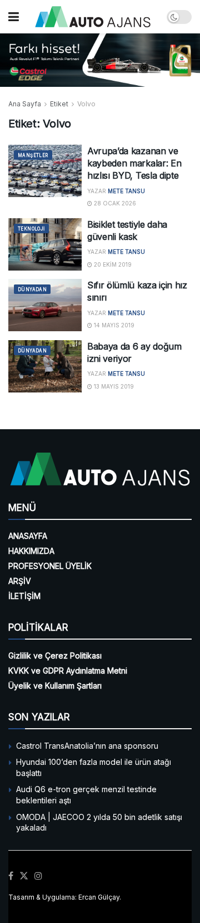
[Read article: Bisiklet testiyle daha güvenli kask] (45, 244)
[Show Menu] (13, 16)
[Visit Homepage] (93, 17)
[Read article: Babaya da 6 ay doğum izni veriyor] (45, 366)
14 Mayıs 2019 (113, 325)
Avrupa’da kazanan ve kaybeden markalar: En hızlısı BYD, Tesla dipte (134, 163)
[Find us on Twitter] (23, 876)
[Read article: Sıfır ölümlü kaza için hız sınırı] (45, 305)
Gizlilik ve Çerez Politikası (55, 655)
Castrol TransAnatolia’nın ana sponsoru (87, 745)
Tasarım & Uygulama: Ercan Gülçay (63, 897)
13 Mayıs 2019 (113, 386)
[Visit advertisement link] (100, 60)
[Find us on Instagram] (38, 876)
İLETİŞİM (24, 596)
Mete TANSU (126, 191)
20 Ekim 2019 (112, 264)
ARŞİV (19, 581)
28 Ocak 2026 (114, 203)
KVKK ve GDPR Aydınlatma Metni (67, 670)
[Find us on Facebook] (10, 876)
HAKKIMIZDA (31, 551)
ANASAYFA (27, 536)
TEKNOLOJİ (31, 229)
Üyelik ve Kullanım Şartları (55, 685)
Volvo (86, 104)
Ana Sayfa (24, 104)
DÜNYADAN (32, 289)
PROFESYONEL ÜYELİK (50, 566)
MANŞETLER (33, 155)
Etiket (59, 104)
